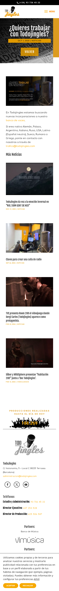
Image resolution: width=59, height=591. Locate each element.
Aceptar (10, 586)
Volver (29, 52)
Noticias (36, 41)
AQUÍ (36, 579)
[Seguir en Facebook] (7, 485)
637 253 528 (29, 508)
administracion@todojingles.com (20, 476)
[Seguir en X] (17, 485)
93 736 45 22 (38, 502)
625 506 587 (35, 514)
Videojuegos (23, 382)
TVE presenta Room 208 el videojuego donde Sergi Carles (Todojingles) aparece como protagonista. (27, 317)
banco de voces (15, 120)
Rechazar (28, 586)
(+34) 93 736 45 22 (29, 2)
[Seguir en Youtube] (26, 485)
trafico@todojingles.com (20, 146)
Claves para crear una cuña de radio (23, 259)
